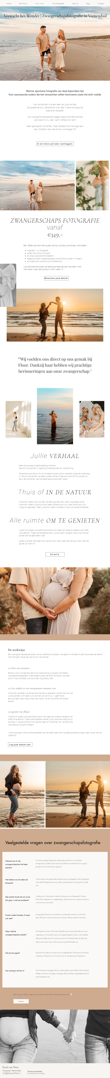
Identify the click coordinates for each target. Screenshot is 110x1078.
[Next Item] (106, 185)
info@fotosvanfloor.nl (11, 1073)
